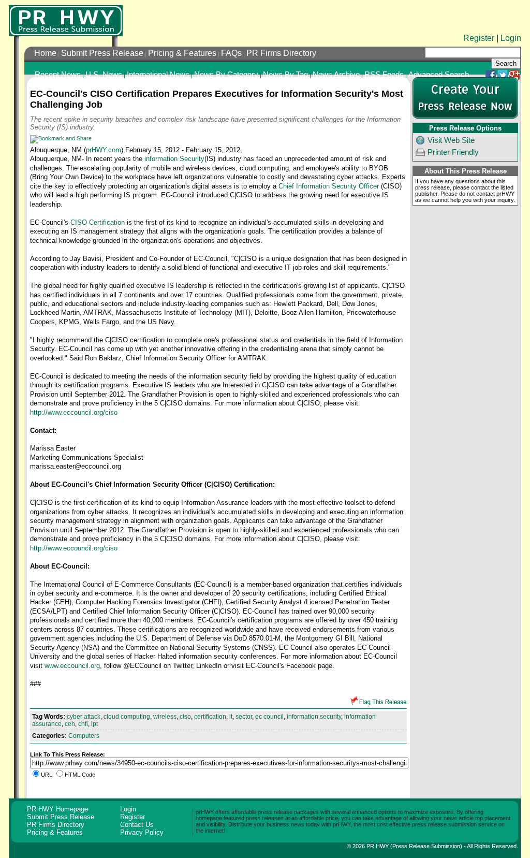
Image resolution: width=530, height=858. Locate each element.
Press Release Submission (426, 846)
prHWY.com (103, 150)
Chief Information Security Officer (328, 186)
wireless (164, 716)
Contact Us (137, 824)
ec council (269, 716)
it (230, 716)
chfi (83, 724)
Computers (83, 735)
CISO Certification (97, 222)
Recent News (58, 74)
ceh (70, 724)
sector (243, 716)
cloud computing (127, 716)
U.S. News (103, 74)
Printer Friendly (453, 152)
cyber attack (83, 716)
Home (45, 53)
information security (314, 716)
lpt (94, 724)
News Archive (336, 74)
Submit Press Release (102, 53)
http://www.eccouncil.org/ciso (73, 412)
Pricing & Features (182, 53)
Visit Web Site (451, 140)
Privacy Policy (142, 832)
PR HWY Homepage (57, 809)
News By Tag (285, 74)
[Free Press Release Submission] (66, 20)
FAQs (231, 53)
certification (210, 716)
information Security (174, 159)
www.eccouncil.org (72, 666)
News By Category (226, 74)
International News (158, 74)
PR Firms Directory (281, 53)
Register (478, 38)
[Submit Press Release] (465, 116)
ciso (185, 716)
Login (510, 38)
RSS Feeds (384, 74)
